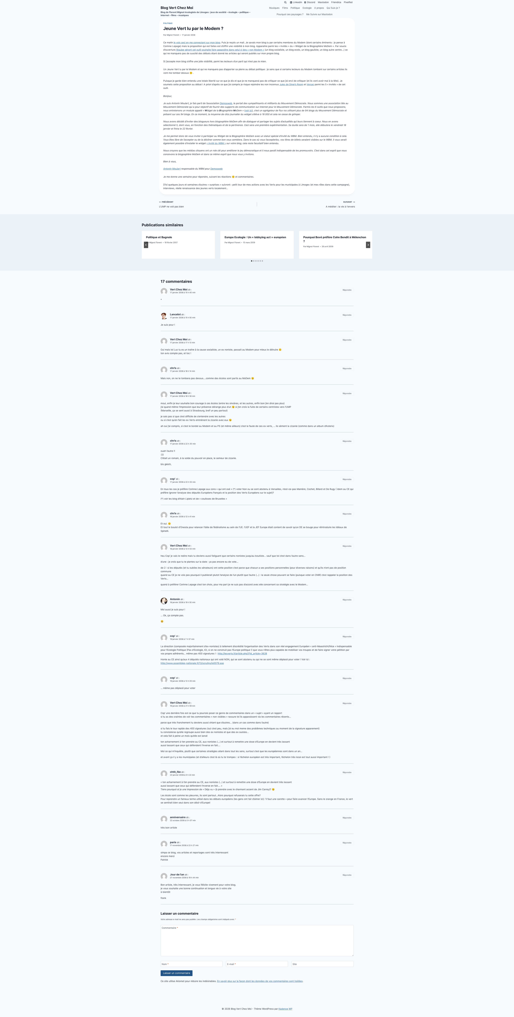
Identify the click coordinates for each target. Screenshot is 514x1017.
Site (295, 964)
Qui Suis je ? (333, 8)
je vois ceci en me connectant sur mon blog (197, 42)
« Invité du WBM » (216, 143)
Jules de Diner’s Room (291, 84)
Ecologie (307, 8)
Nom (165, 964)
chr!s (173, 440)
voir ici (248, 110)
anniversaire (178, 817)
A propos (319, 8)
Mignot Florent (173, 35)
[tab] (251, 261)
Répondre (347, 290)
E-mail (231, 964)
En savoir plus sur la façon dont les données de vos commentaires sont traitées (260, 981)
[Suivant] (368, 245)
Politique (295, 8)
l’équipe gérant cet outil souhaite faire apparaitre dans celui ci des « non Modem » (219, 49)
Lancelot (175, 314)
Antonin (175, 599)
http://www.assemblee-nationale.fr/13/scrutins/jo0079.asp (192, 663)
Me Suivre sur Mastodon (319, 14)
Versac (310, 84)
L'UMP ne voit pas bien (171, 204)
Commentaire (170, 928)
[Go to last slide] (146, 245)
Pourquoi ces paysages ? (290, 14)
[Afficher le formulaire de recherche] (285, 2)
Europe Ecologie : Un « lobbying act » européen (255, 237)
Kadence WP (285, 1008)
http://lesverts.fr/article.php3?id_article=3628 (242, 653)
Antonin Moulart (172, 168)
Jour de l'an (177, 874)
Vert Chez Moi (178, 289)
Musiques (274, 8)
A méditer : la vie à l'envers (340, 204)
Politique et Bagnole (159, 237)
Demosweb (226, 103)
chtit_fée (175, 771)
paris (173, 842)
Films (285, 8)
